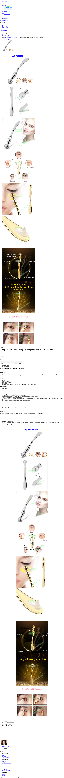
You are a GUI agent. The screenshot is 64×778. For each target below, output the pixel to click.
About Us (4, 761)
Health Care (4, 25)
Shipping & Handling (5, 768)
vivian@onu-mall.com (5, 746)
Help (3, 13)
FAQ (3, 755)
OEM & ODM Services (6, 770)
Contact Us (4, 762)
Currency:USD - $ (5, 3)
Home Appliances (5, 27)
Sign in (3, 18)
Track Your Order (5, 769)
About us (3, 33)
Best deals (4, 32)
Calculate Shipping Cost (4, 357)
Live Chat (4, 5)
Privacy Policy (4, 756)
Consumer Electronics (5, 26)
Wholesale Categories (3, 30)
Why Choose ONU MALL (6, 763)
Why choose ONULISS (6, 35)
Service (3, 34)
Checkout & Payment (5, 767)
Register (7, 18)
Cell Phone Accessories (4, 20)
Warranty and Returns (5, 757)
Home (6, 37)
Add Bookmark (4, 1)
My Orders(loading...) (5, 16)
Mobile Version (4, 11)
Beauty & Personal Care (6, 24)
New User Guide (7, 14)
